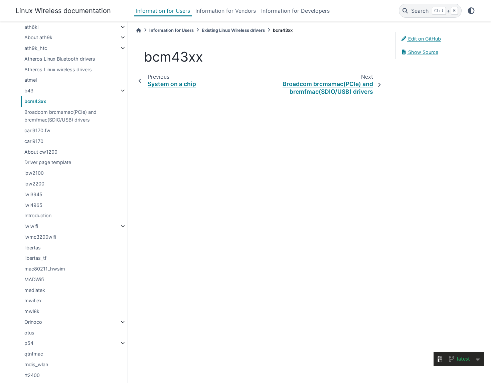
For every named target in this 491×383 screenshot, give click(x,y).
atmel (30, 80)
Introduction (37, 215)
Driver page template (47, 162)
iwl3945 (33, 194)
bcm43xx (35, 101)
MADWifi (34, 279)
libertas (32, 247)
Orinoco (33, 322)
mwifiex (33, 300)
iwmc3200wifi (40, 237)
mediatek (34, 290)
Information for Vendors (225, 10)
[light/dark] (471, 10)
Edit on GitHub (424, 39)
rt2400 (32, 375)
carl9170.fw (37, 130)
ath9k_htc (35, 48)
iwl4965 (33, 205)
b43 (28, 90)
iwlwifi (31, 226)
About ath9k (38, 37)
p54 (28, 343)
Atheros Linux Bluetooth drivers (59, 59)
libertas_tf (35, 258)
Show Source (422, 52)
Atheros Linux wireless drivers (58, 69)
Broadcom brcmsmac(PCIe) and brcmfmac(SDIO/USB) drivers (60, 116)
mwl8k (31, 311)
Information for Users (163, 10)
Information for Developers (295, 10)
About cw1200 (40, 152)
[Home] (138, 30)
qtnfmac (33, 354)
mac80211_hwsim (44, 269)
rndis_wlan (36, 364)
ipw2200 (34, 183)
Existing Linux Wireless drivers (233, 30)
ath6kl (31, 27)
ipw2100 (34, 173)
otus (29, 332)
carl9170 (33, 141)
